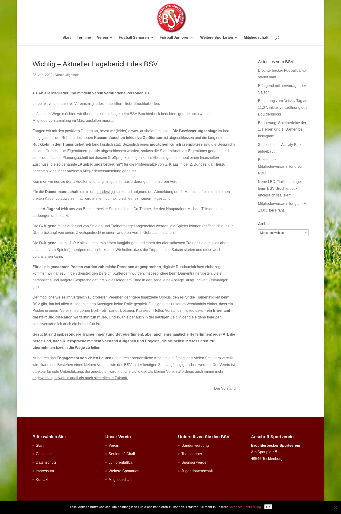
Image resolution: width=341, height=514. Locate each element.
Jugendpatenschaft (197, 471)
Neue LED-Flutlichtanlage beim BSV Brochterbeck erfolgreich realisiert (279, 188)
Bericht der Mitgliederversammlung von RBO (280, 166)
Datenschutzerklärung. (245, 507)
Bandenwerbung (195, 445)
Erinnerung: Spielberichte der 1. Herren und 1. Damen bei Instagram (282, 129)
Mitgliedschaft (256, 37)
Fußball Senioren (134, 37)
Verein (102, 37)
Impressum (45, 471)
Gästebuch (45, 454)
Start (66, 37)
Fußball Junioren (175, 37)
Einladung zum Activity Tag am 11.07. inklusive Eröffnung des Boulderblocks (283, 107)
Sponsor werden (195, 462)
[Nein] (335, 507)
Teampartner (191, 454)
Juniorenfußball (121, 462)
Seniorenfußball (122, 454)
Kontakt (42, 480)
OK (268, 507)
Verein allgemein (67, 75)
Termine (84, 37)
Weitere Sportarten (216, 37)
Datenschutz (46, 462)
